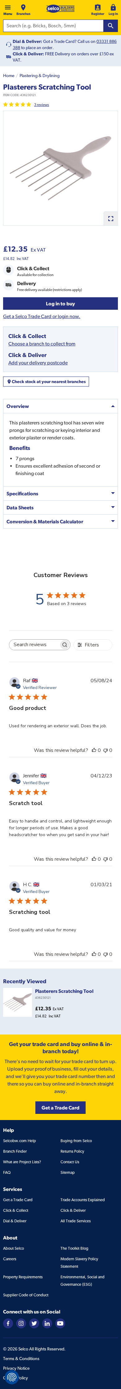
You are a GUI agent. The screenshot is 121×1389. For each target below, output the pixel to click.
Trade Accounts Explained (82, 1199)
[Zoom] (111, 218)
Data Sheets (20, 507)
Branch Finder (15, 1151)
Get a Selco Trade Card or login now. (41, 316)
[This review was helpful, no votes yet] (94, 750)
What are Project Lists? (22, 1162)
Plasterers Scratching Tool (64, 991)
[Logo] (60, 9)
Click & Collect (15, 1210)
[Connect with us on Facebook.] (8, 1323)
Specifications (22, 493)
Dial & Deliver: (27, 41)
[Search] (111, 26)
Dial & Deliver (14, 1221)
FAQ (7, 1172)
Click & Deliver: (28, 53)
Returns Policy (72, 1151)
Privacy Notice (16, 1368)
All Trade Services (75, 1221)
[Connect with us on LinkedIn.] (47, 1323)
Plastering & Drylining (40, 75)
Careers (9, 1259)
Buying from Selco (76, 1140)
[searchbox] (34, 645)
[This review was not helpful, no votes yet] (105, 750)
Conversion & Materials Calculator (45, 521)
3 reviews (41, 105)
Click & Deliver (73, 1210)
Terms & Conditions (21, 1358)
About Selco (13, 1248)
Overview (18, 406)
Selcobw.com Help (19, 1140)
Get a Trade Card (18, 1199)
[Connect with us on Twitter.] (34, 1323)
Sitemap (67, 1172)
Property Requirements (23, 1277)
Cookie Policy (15, 1377)
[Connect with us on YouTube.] (60, 1323)
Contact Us (69, 1162)
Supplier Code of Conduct (25, 1295)
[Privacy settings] (12, 1377)
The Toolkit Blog (74, 1248)
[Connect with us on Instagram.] (21, 1323)
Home (8, 75)
